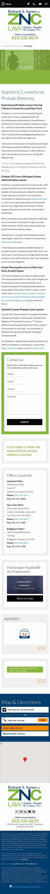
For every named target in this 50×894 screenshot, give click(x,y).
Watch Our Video (25, 598)
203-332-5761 (21, 495)
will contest (6, 242)
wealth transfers (37, 293)
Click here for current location (21, 709)
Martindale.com (31, 864)
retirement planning (29, 296)
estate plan (41, 198)
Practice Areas (16, 46)
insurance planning (10, 296)
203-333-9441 (21, 542)
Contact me (6, 163)
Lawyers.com (18, 864)
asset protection (20, 293)
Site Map (24, 859)
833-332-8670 (25, 38)
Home (4, 46)
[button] (25, 759)
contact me (11, 348)
